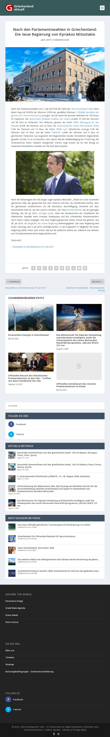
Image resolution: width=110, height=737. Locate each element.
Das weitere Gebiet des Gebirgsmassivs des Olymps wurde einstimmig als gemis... (58, 559)
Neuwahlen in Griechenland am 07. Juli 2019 (33, 246)
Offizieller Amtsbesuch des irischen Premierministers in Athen (76, 385)
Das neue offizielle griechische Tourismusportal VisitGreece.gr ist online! (54, 524)
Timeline (9, 657)
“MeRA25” (56, 132)
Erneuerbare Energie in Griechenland (28, 335)
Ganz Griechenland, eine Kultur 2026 (36, 547)
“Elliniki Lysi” (62, 129)
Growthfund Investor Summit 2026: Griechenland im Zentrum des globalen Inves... (59, 571)
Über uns (9, 650)
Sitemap (9, 664)
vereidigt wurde (45, 213)
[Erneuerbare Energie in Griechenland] (31, 317)
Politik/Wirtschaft (61, 39)
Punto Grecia (11, 622)
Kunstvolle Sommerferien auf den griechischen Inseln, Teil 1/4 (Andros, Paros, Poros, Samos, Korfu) (59, 465)
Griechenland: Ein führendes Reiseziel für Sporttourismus (46, 536)
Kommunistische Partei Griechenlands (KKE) (78, 125)
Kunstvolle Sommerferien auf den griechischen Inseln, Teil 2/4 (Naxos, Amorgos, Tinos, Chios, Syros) (57, 454)
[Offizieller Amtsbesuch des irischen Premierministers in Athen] (79, 366)
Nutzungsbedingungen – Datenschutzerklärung (29, 671)
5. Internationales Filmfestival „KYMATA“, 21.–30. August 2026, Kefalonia (53, 476)
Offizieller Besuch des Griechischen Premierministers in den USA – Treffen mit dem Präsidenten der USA (29, 378)
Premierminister (74, 209)
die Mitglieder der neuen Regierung (41, 223)
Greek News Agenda (15, 608)
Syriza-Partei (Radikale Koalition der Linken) (49, 119)
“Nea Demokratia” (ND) (82, 108)
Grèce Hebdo (11, 615)
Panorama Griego (14, 601)
